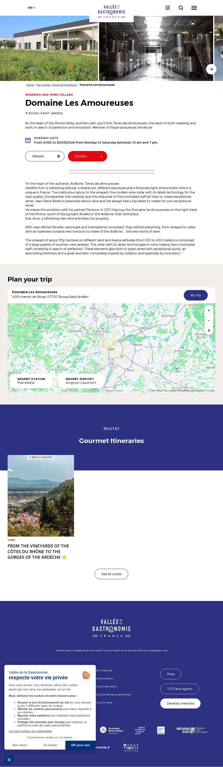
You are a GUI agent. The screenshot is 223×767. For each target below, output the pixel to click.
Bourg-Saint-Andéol (46, 113)
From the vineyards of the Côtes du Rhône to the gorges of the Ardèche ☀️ (38, 551)
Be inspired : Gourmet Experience (57, 84)
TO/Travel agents (179, 689)
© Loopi (209, 390)
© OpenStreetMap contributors (186, 390)
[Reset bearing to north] (208, 330)
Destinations (105, 678)
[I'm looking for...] (181, 8)
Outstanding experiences (113, 694)
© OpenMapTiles (158, 390)
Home (30, 84)
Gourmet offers (106, 686)
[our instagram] (167, 8)
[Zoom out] (208, 320)
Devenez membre (180, 703)
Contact (81, 156)
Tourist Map (104, 702)
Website (38, 156)
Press (170, 674)
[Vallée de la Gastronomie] (111, 11)
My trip (196, 295)
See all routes (111, 574)
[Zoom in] (208, 310)
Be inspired (104, 670)
